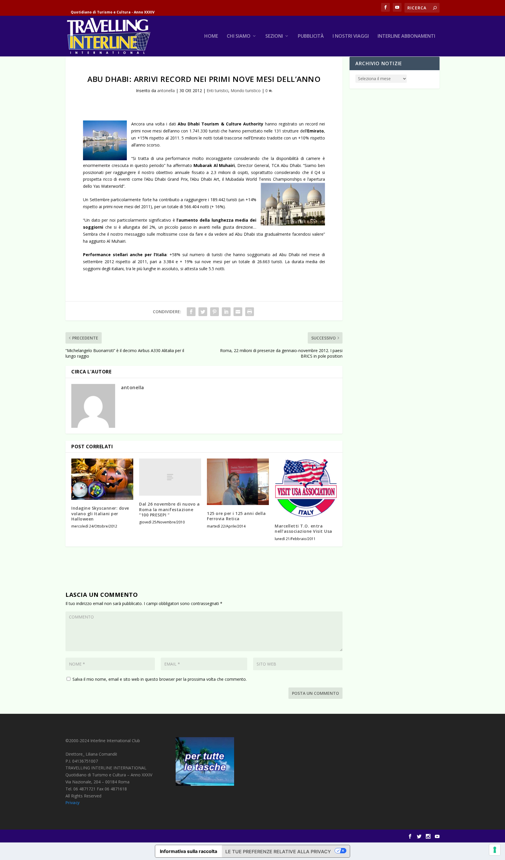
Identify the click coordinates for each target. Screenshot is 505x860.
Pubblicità (311, 36)
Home (211, 36)
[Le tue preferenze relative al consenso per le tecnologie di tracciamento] (494, 849)
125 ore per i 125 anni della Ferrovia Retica (236, 516)
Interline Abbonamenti (406, 36)
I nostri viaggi (351, 36)
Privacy (72, 802)
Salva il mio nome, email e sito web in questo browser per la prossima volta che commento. (159, 679)
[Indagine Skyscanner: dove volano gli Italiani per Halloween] (102, 479)
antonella (166, 90)
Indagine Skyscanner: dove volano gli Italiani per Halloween (100, 513)
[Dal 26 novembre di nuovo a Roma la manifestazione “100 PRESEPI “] (170, 477)
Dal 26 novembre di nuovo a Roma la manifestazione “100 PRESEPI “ (169, 509)
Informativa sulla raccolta (188, 851)
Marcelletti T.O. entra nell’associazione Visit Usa (303, 528)
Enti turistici (217, 90)
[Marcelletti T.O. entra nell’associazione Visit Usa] (306, 488)
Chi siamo (238, 36)
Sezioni (274, 36)
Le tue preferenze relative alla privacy (278, 851)
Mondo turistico (246, 90)
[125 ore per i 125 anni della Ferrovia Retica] (238, 482)
